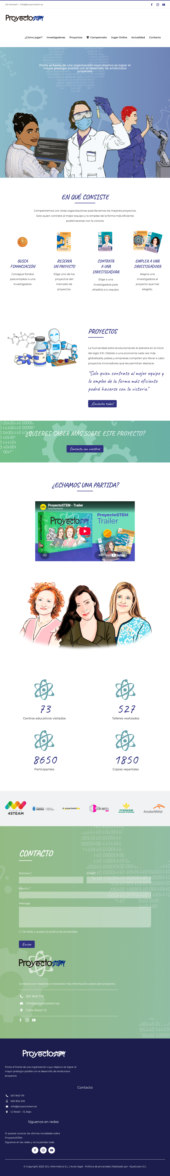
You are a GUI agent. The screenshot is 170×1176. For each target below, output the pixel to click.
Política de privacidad (97, 1166)
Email (91, 873)
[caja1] (126, 803)
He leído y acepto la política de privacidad (49, 931)
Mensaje (24, 903)
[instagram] (27, 1020)
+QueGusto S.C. (138, 1166)
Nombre (25, 873)
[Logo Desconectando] (71, 805)
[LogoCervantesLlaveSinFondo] (99, 804)
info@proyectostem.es (31, 4)
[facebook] (20, 1020)
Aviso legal (76, 1166)
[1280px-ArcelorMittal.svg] (154, 805)
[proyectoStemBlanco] (43, 1046)
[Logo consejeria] (43, 807)
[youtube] (34, 1020)
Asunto (24, 888)
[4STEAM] (15, 802)
